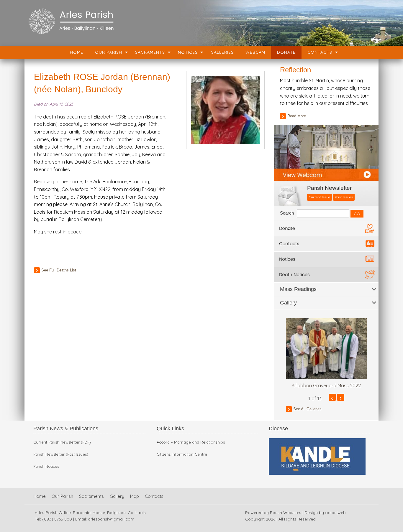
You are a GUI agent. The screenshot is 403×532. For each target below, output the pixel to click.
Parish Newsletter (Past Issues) (60, 454)
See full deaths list (58, 270)
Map (134, 496)
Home (76, 52)
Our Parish (108, 52)
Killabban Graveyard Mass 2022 (326, 385)
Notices (188, 52)
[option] (326, 353)
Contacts (319, 52)
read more (296, 116)
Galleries (222, 52)
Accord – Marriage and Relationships (191, 442)
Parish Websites (285, 512)
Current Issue (319, 197)
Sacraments (150, 52)
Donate (286, 52)
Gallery (117, 496)
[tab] (326, 289)
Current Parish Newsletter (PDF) (62, 442)
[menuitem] (76, 52)
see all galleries (307, 409)
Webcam (255, 52)
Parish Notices (46, 466)
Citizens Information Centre (182, 454)
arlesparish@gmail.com (111, 519)
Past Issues (344, 197)
